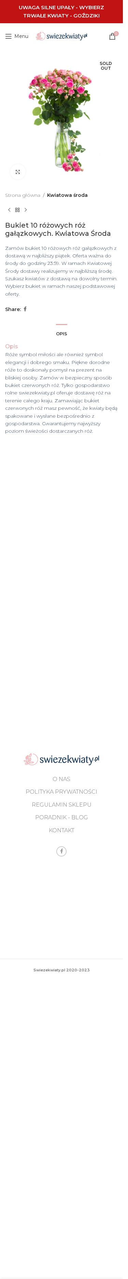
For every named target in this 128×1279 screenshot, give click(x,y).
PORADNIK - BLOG (61, 817)
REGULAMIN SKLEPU (61, 805)
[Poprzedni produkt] (9, 210)
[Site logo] (61, 35)
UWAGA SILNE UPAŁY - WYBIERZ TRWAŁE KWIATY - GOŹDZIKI (61, 11)
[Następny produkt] (26, 210)
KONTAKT (61, 830)
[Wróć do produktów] (17, 210)
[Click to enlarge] (18, 171)
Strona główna (22, 195)
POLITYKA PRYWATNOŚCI (61, 792)
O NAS (61, 779)
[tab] (61, 333)
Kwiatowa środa (67, 195)
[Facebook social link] (25, 309)
